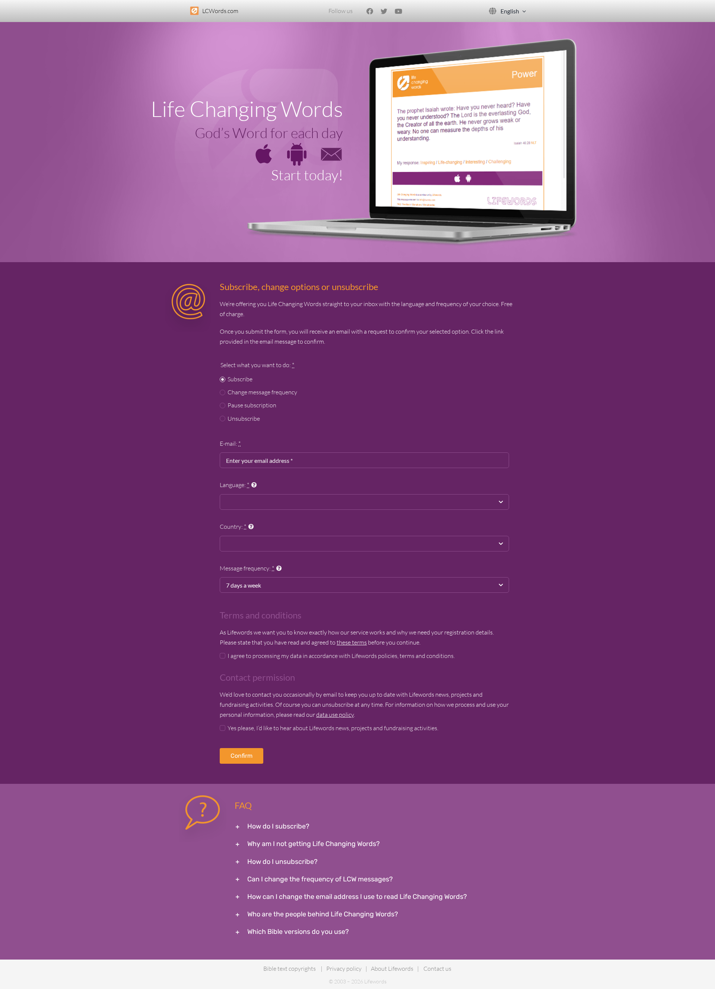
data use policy (335, 714)
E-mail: (230, 443)
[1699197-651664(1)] (264, 146)
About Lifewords (392, 968)
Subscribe (240, 379)
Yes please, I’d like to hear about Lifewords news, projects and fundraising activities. (333, 728)
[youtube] (398, 11)
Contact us (437, 968)
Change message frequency (262, 392)
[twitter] (384, 11)
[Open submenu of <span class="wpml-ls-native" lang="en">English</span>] (522, 11)
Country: (233, 526)
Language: (234, 485)
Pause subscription (252, 405)
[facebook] (369, 11)
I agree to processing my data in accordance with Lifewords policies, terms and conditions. (341, 655)
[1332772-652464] (331, 146)
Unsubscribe (244, 418)
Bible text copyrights (289, 968)
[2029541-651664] (296, 146)
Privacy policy (344, 968)
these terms (352, 642)
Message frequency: (247, 568)
